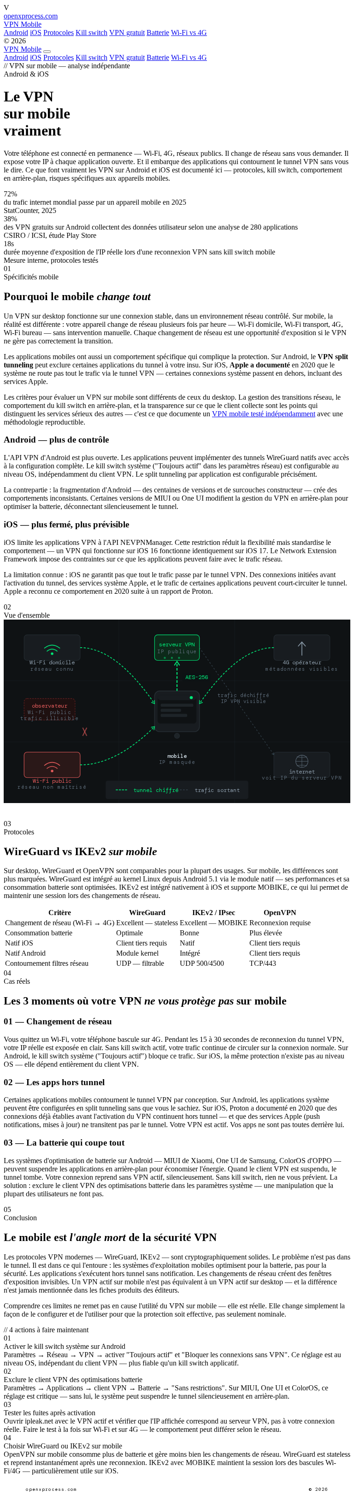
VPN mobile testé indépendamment (263, 414)
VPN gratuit (127, 32)
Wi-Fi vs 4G (189, 32)
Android (16, 32)
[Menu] (47, 51)
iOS (35, 32)
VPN (22, 49)
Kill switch (91, 32)
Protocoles (58, 32)
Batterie (158, 32)
